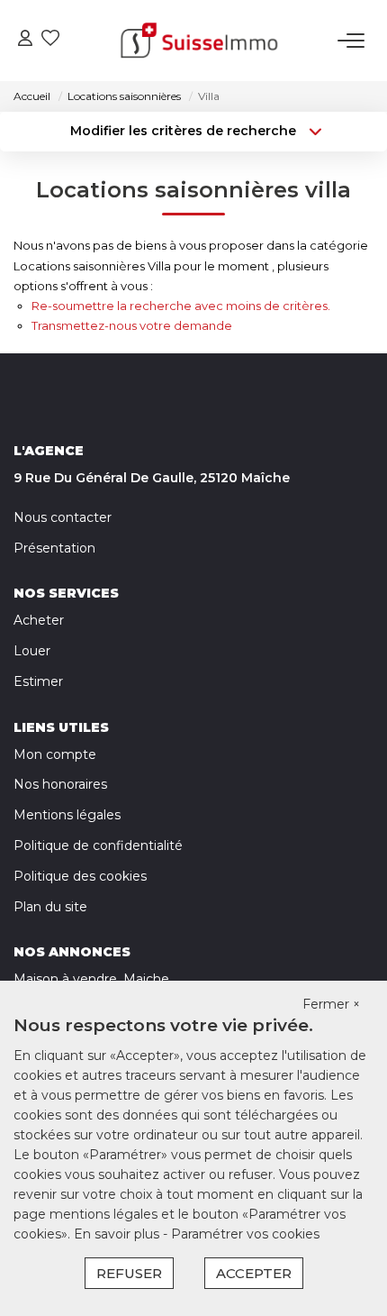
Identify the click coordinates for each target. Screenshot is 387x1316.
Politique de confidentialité (98, 845)
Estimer (38, 681)
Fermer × (331, 1004)
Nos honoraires (60, 784)
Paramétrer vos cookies (245, 1234)
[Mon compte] (25, 40)
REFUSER (129, 1273)
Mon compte (55, 754)
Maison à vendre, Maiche (91, 979)
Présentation (54, 548)
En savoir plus (118, 1234)
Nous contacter (63, 517)
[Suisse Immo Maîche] (199, 40)
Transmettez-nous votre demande (132, 325)
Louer (32, 651)
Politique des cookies (80, 876)
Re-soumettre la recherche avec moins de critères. (181, 305)
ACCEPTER (254, 1273)
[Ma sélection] (50, 40)
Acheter (39, 620)
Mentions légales (67, 815)
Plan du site (50, 907)
